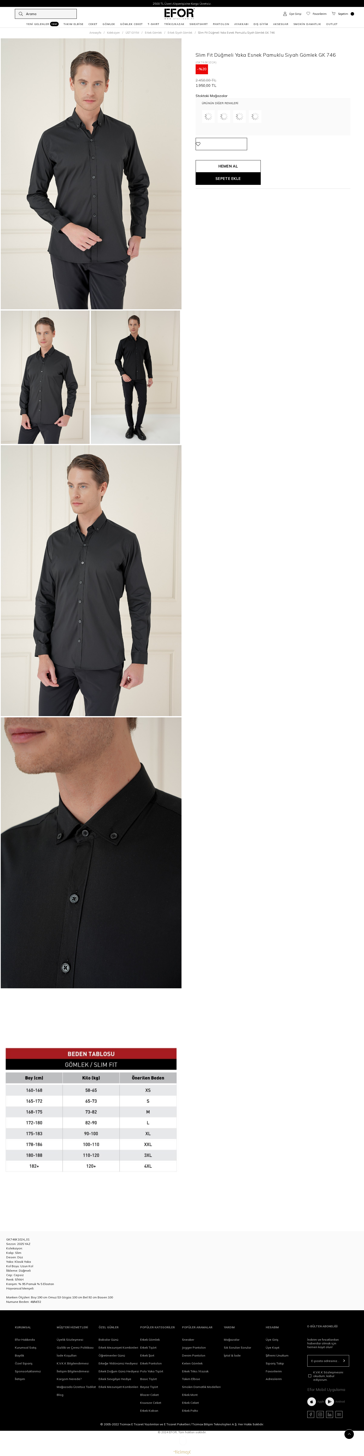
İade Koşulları (67, 1355)
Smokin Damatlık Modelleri (201, 1387)
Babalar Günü (108, 1339)
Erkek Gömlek (150, 1339)
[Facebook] (310, 1414)
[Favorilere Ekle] (221, 144)
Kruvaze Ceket (150, 1403)
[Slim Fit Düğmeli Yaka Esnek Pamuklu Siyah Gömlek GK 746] (255, 116)
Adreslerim (274, 1379)
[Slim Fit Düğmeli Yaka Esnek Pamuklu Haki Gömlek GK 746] (208, 116)
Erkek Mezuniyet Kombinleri (118, 1347)
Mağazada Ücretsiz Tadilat (76, 1387)
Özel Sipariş (23, 1363)
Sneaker (188, 1339)
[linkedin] (329, 1414)
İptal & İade (232, 1355)
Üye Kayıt (272, 1347)
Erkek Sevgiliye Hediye (115, 1379)
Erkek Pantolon (151, 1363)
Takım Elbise (191, 1379)
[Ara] (21, 14)
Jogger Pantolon (194, 1347)
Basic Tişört (148, 1379)
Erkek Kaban (149, 1410)
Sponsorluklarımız (28, 1371)
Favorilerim (274, 1371)
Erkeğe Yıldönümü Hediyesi (118, 1363)
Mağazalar (231, 1339)
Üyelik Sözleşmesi (70, 1339)
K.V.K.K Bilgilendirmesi (73, 1363)
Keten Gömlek (192, 1363)
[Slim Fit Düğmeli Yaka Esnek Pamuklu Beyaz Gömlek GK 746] (239, 116)
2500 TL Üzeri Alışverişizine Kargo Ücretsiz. (182, 3)
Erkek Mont (190, 1395)
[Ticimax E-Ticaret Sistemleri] (182, 1452)
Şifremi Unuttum (277, 1355)
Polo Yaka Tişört (151, 1371)
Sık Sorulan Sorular (237, 1347)
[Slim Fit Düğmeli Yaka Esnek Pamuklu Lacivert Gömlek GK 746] (224, 116)
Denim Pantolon (193, 1355)
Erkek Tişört (148, 1347)
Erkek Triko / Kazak (195, 1371)
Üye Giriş (272, 1339)
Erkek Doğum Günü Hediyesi (119, 1371)
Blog (60, 1395)
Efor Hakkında (25, 1339)
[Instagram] (320, 1414)
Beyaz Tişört (149, 1387)
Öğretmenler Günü (112, 1355)
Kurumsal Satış (25, 1347)
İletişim (20, 1379)
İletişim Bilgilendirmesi (73, 1371)
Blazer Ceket (149, 1395)
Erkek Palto (190, 1410)
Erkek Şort (147, 1355)
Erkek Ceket (190, 1403)
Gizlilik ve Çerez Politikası (75, 1347)
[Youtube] (339, 1414)
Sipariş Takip (275, 1363)
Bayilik (19, 1355)
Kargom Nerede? (69, 1379)
